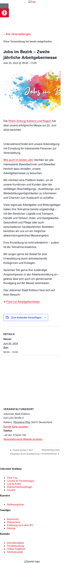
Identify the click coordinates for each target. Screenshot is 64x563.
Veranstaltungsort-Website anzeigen (22, 439)
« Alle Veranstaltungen (17, 34)
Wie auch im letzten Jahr (18, 160)
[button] (4, 12)
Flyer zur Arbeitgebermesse (23, 302)
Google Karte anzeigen (15, 426)
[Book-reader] (4, 7)
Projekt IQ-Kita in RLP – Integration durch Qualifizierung (24, 452)
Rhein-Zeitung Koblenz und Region (29, 121)
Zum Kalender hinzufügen (26, 317)
